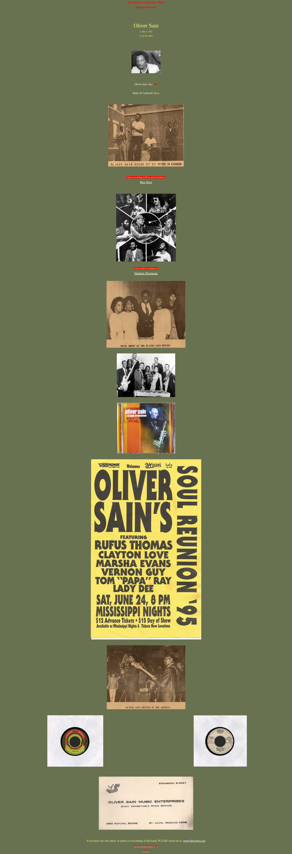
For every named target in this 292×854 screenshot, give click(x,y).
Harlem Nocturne (146, 273)
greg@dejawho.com (194, 840)
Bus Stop (146, 182)
